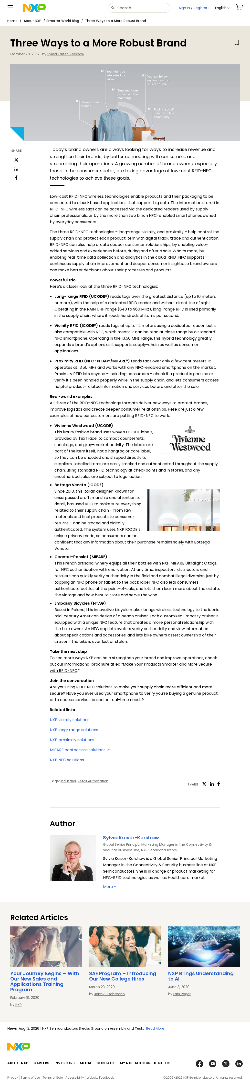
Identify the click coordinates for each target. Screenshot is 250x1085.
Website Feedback (100, 1077)
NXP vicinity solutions (69, 720)
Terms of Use (30, 1077)
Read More (155, 1028)
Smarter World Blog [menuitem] (62, 20)
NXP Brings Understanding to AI (201, 976)
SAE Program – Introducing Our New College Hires (122, 976)
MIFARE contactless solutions (78, 750)
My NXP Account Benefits (145, 1063)
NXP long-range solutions (74, 730)
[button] (222, 8)
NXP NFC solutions (67, 760)
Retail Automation (93, 781)
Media (86, 1063)
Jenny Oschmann (109, 994)
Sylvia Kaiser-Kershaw (65, 54)
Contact (105, 1063)
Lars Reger (182, 994)
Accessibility (74, 1077)
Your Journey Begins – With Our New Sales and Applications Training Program (44, 981)
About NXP (32, 20)
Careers (41, 1063)
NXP (18, 1004)
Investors (64, 1063)
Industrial (68, 781)
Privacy (12, 1077)
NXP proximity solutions (72, 740)
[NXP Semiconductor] (34, 7)
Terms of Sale (52, 1077)
